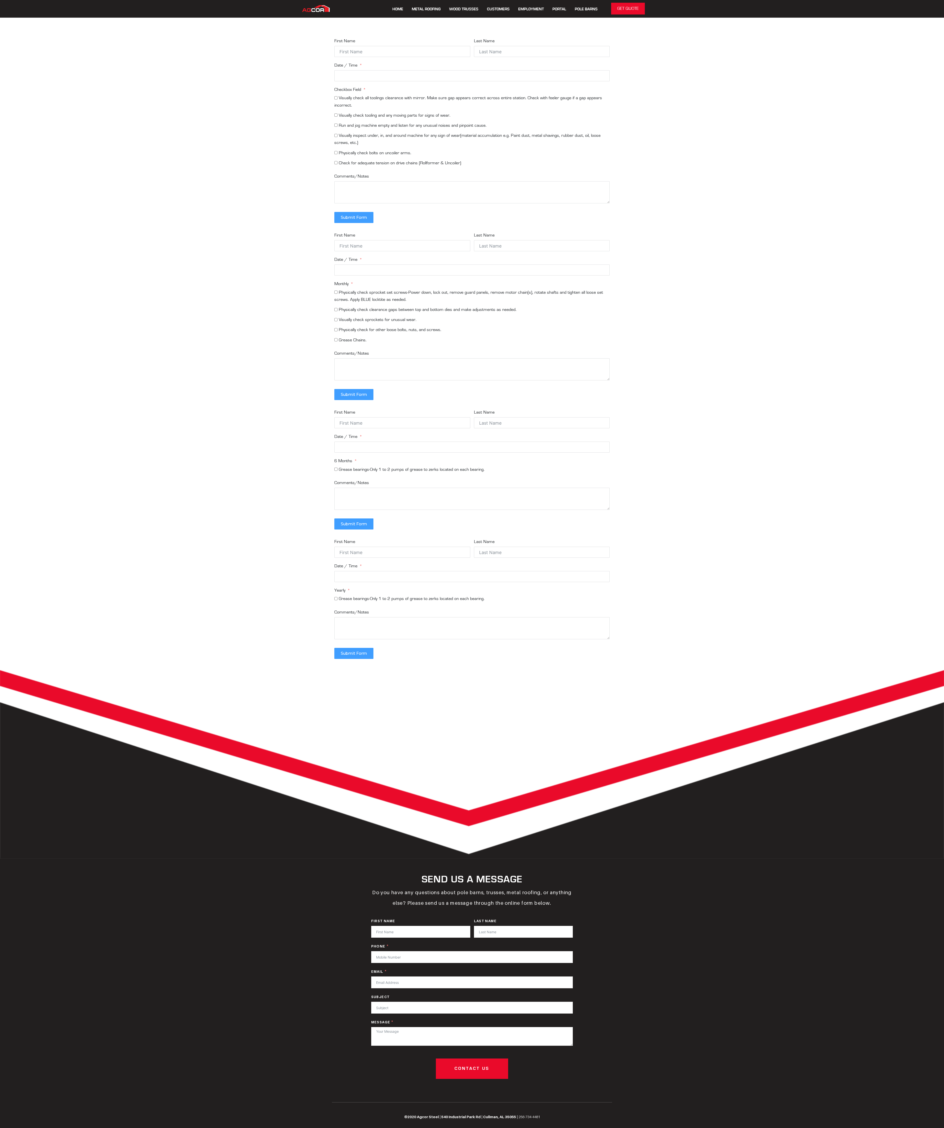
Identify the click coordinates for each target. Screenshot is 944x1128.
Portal (559, 9)
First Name (344, 41)
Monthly (341, 284)
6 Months (343, 461)
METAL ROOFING (426, 9)
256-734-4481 (529, 1116)
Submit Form (354, 217)
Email (377, 971)
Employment (531, 9)
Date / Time (345, 65)
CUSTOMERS (498, 9)
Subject (380, 997)
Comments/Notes (351, 176)
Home (397, 9)
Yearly (339, 590)
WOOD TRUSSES (463, 9)
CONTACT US (472, 1068)
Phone (378, 946)
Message (380, 1022)
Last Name (484, 41)
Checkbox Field (347, 89)
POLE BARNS (586, 9)
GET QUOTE (628, 8)
